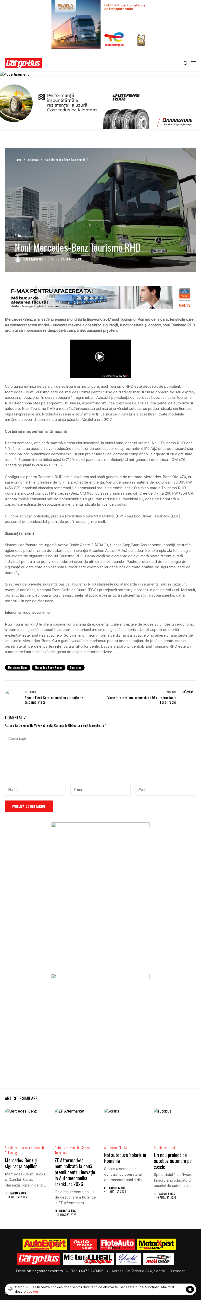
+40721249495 (91, 1271)
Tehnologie (12, 1153)
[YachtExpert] (128, 1259)
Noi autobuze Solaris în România (125, 1157)
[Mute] (80, 368)
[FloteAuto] (117, 1244)
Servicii (85, 1147)
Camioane (26, 1147)
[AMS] (84, 1244)
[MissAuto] (158, 1259)
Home (18, 159)
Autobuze (33, 159)
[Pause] (74, 368)
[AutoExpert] (45, 1244)
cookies (33, 1291)
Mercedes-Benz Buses (48, 667)
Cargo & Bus (18, 1193)
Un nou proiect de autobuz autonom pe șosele (173, 1160)
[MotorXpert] (156, 1244)
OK (190, 1289)
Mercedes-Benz (17, 667)
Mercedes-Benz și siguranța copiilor (21, 1163)
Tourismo (75, 667)
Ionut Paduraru (33, 259)
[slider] (92, 369)
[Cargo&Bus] (38, 1259)
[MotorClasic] (88, 1259)
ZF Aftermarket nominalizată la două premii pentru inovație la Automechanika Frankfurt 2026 (75, 1172)
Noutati (39, 1147)
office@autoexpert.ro (45, 1271)
